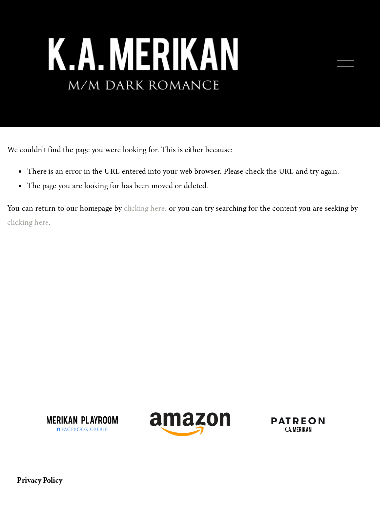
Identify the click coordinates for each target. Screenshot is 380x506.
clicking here (144, 208)
